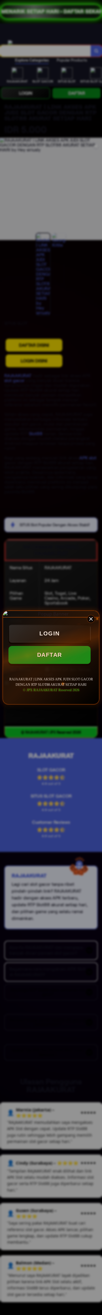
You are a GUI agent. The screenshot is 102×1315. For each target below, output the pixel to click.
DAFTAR (49, 655)
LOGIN (49, 633)
